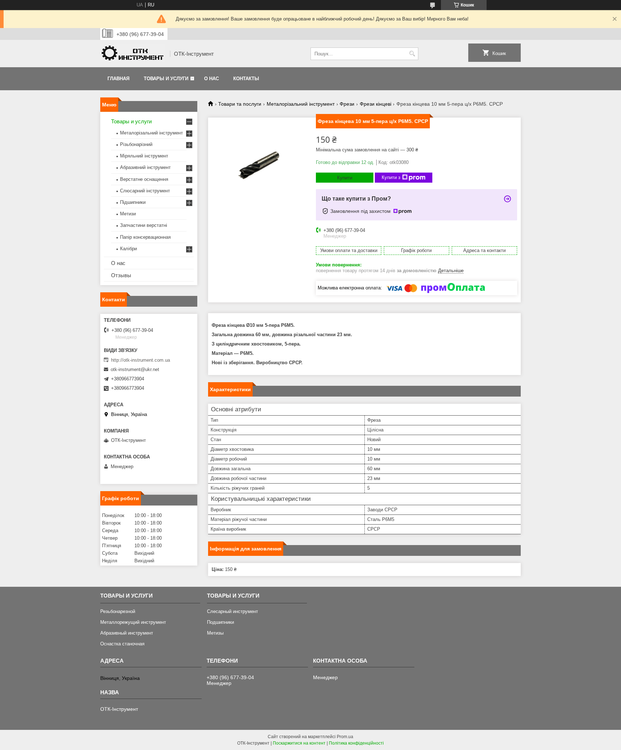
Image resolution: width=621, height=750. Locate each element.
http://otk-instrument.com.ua (140, 360)
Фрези (347, 104)
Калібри (128, 248)
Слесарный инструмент (232, 611)
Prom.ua (345, 736)
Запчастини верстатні (143, 225)
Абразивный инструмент (126, 633)
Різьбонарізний (136, 144)
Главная (118, 78)
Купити (344, 177)
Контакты (246, 78)
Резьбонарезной (117, 611)
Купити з (391, 177)
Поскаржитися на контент (299, 743)
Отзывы (121, 275)
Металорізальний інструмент (301, 104)
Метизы (215, 633)
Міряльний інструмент (144, 156)
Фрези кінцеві (375, 104)
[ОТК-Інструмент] (132, 54)
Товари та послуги (239, 104)
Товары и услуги (166, 78)
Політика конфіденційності (356, 743)
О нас (211, 78)
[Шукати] (412, 53)
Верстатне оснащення (144, 179)
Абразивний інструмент (145, 167)
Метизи (128, 213)
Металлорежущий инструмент (133, 622)
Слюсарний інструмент (145, 190)
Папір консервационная (145, 237)
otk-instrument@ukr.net (135, 369)
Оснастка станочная (122, 643)
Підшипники (133, 202)
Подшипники (220, 622)
